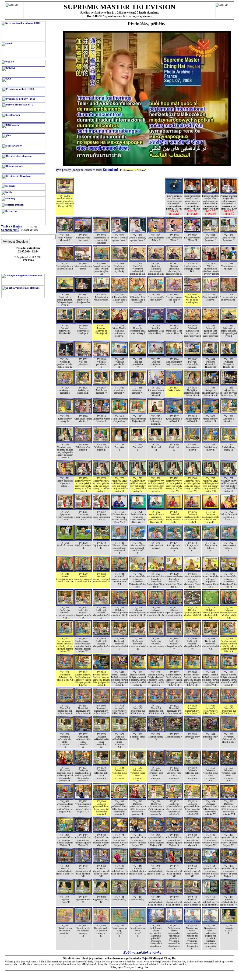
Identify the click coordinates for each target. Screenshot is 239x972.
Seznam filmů (10, 230)
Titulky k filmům (11, 226)
